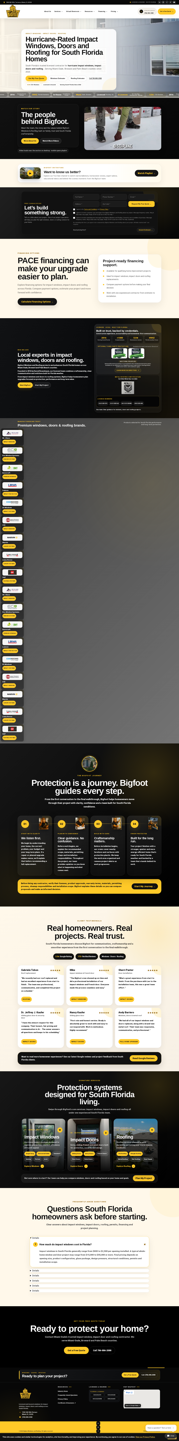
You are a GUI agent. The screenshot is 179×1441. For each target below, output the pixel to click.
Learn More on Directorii (127, 370)
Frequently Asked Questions (68, 1395)
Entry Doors (89, 1153)
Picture (37, 1159)
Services (57, 11)
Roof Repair (148, 1159)
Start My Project (41, 385)
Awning (28, 1159)
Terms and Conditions (90, 209)
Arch (45, 1159)
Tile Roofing (122, 1153)
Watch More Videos (51, 141)
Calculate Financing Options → (37, 301)
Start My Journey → (144, 886)
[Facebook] (166, 2)
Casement (57, 1153)
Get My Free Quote (36, 78)
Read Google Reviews (144, 1058)
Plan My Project (144, 1178)
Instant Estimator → (146, 230)
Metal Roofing (123, 1159)
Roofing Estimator (78, 78)
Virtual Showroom (72, 11)
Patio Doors (88, 1159)
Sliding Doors (76, 1153)
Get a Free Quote (165, 11)
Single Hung (30, 1153)
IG (98, 1427)
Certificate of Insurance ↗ (67, 1403)
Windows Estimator (57, 78)
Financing (101, 11)
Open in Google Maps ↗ (133, 1405)
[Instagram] (163, 2)
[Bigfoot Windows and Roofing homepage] (12, 11)
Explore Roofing (125, 1166)
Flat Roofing (136, 1159)
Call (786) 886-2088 (148, 1375)
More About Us (30, 141)
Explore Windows (33, 1166)
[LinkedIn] (159, 2)
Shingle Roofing (136, 1153)
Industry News (63, 1391)
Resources (89, 11)
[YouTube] (174, 2)
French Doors (102, 1153)
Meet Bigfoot (25, 385)
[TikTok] (170, 2)
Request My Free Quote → (141, 204)
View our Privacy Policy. (145, 1437)
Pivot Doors (76, 1159)
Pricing (113, 11)
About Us (47, 11)
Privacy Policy (104, 209)
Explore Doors (79, 1166)
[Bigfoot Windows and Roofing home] (36, 1394)
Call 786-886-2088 (95, 78)
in (98, 1423)
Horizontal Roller (43, 1153)
